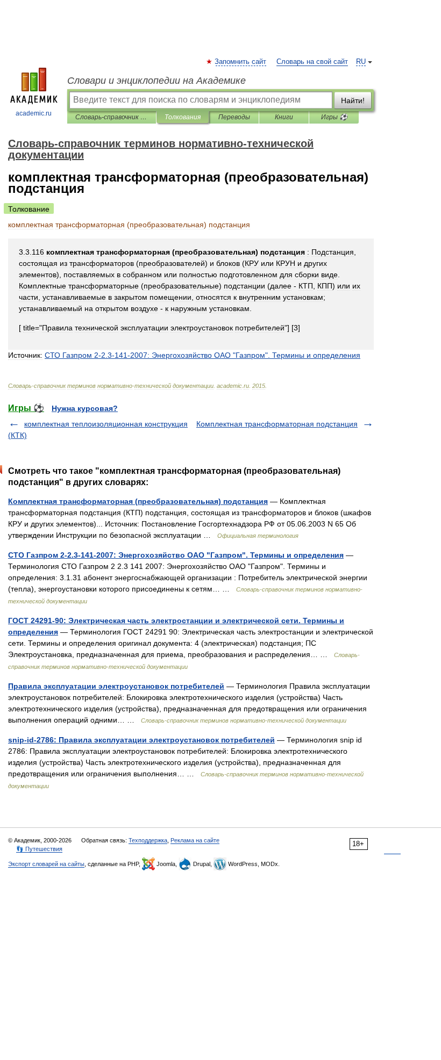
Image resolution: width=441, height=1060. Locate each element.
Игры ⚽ (334, 117)
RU (361, 62)
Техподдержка (148, 840)
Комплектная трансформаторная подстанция (277, 424)
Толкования (183, 117)
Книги (284, 117)
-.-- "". (202, 355)
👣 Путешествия (39, 849)
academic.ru (34, 113)
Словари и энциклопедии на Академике (156, 80)
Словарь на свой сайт (312, 62)
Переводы (234, 117)
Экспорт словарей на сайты (46, 864)
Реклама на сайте (194, 840)
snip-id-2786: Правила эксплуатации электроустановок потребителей (141, 739)
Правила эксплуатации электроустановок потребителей (116, 686)
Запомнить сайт (241, 62)
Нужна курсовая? (85, 408)
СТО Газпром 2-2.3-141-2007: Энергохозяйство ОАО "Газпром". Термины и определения (176, 555)
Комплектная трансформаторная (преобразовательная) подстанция (138, 501)
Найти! (353, 100)
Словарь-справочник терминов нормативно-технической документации (111, 117)
